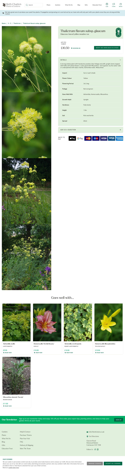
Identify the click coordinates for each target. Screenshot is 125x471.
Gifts (86, 5)
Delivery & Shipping (26, 445)
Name (4, 23)
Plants (48, 5)
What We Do (69, 5)
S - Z (9, 23)
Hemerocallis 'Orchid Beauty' (44, 344)
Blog (79, 5)
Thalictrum (17, 23)
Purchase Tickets (26, 435)
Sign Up (118, 420)
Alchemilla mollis (89, 67)
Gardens (57, 5)
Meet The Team (25, 449)
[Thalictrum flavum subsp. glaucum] (26, 59)
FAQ (21, 442)
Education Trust (97, 5)
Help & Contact (25, 432)
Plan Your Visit (25, 439)
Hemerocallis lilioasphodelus (105, 344)
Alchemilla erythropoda (72, 344)
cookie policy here (13, 467)
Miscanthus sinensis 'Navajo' (13, 397)
